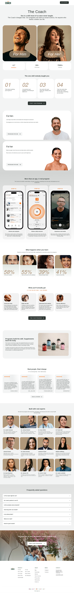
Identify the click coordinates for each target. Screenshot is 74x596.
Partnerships (37, 572)
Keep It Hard (20, 575)
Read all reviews (36, 396)
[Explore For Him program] (20, 43)
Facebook (46, 572)
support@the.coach (59, 574)
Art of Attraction (28, 575)
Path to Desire (27, 573)
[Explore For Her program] (54, 43)
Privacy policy (37, 577)
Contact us (37, 581)
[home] (8, 2)
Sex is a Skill (20, 571)
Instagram (47, 570)
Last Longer (20, 573)
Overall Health (20, 577)
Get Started (64, 2)
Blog (35, 570)
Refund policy (37, 579)
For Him (19, 569)
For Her (26, 569)
